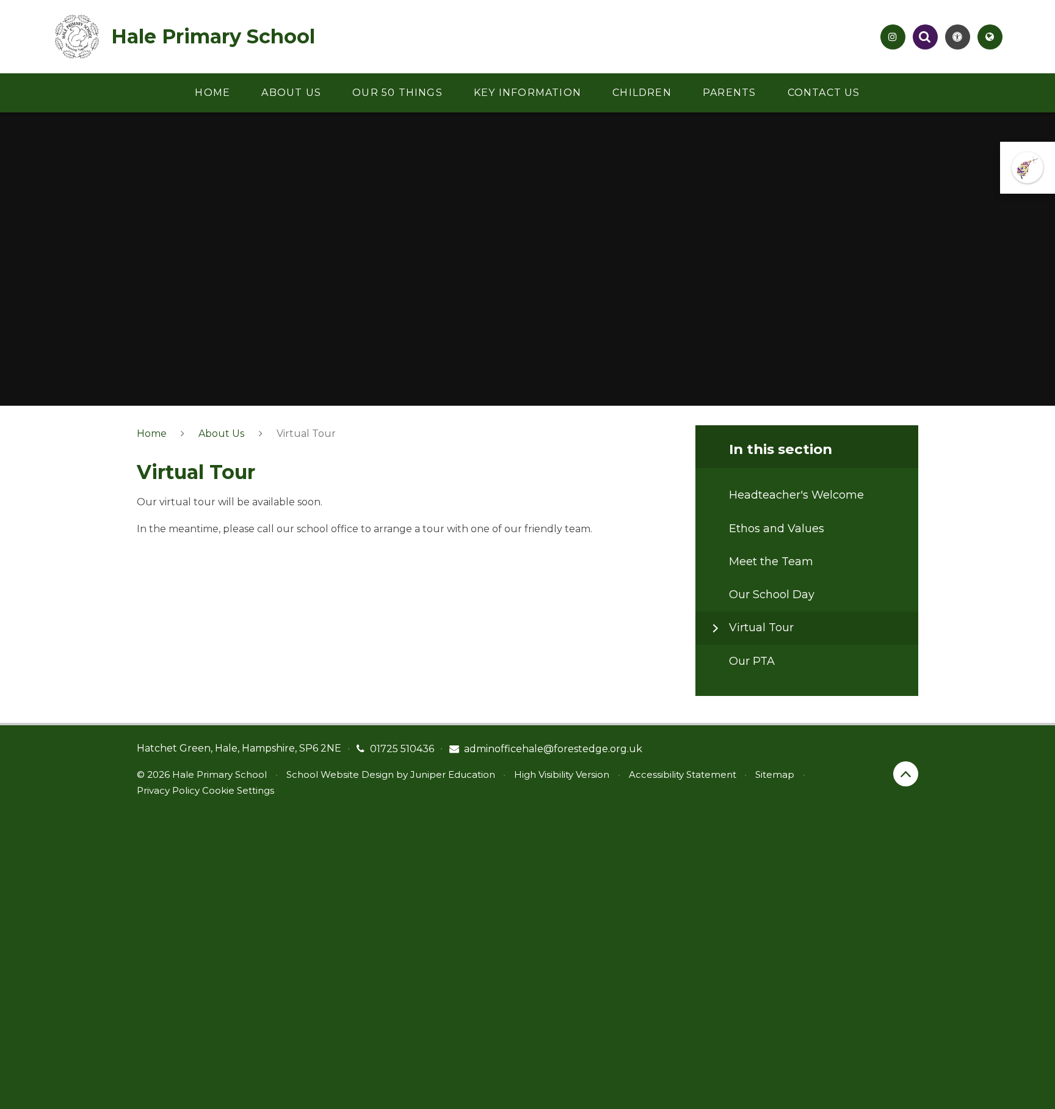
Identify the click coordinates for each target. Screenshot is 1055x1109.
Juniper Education (452, 774)
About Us (221, 433)
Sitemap (774, 774)
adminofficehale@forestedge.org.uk (553, 749)
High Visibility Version (561, 774)
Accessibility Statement (682, 774)
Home (152, 433)
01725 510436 (402, 749)
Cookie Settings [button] (238, 790)
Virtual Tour (306, 433)
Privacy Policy (168, 790)
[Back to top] (905, 773)
